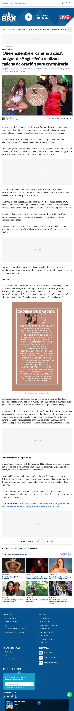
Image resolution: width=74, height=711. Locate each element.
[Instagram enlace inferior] (16, 696)
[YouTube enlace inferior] (8, 696)
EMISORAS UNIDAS (20, 3)
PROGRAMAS (11, 29)
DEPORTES (44, 635)
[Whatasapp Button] (69, 694)
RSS (6, 625)
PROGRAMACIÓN (46, 639)
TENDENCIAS (55, 29)
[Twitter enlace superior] (63, 3)
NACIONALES (23, 29)
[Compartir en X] (48, 541)
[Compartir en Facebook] (38, 541)
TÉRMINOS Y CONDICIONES (15, 628)
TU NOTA (5, 3)
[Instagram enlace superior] (70, 3)
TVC (11, 3)
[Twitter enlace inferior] (4, 696)
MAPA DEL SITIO (11, 622)
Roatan (20, 548)
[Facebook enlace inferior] (12, 696)
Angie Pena (33, 548)
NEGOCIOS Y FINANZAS (38, 29)
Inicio (3, 46)
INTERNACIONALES (47, 632)
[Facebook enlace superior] (66, 3)
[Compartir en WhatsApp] (43, 541)
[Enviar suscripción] (32, 684)
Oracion (26, 548)
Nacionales (9, 46)
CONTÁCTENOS (10, 618)
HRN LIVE (43, 642)
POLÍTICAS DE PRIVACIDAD (14, 632)
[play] (39, 703)
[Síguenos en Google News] (52, 541)
